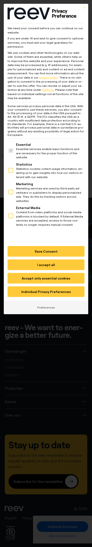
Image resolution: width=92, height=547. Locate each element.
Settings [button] (48, 90)
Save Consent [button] (46, 251)
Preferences (46, 307)
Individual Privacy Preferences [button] (46, 292)
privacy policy (48, 77)
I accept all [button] (46, 265)
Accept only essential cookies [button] (46, 278)
